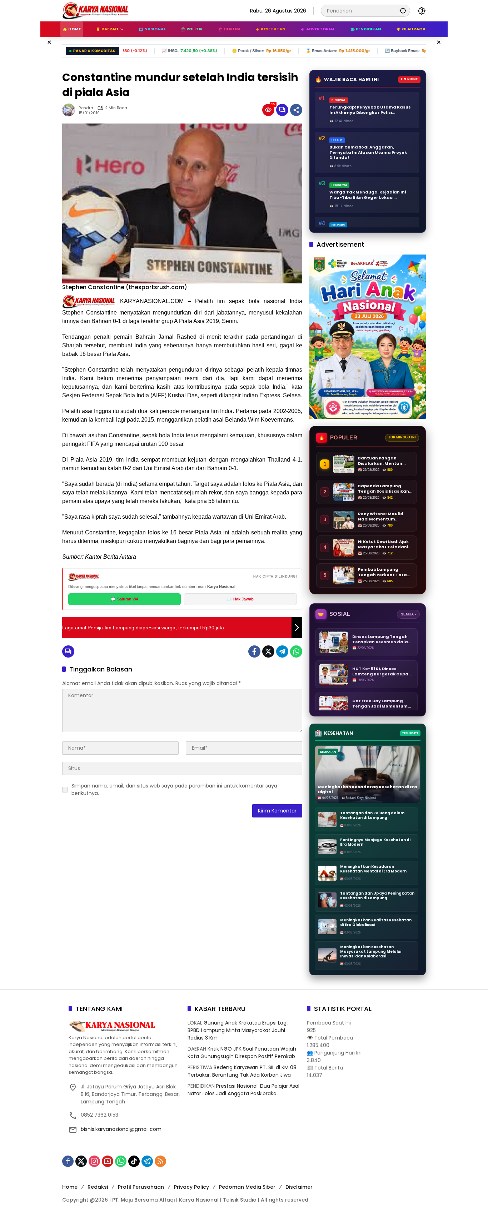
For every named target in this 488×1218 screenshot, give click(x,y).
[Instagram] (94, 1161)
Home (70, 1187)
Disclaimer (299, 1187)
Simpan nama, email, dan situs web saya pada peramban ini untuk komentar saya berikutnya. (174, 789)
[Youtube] (107, 1161)
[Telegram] (282, 651)
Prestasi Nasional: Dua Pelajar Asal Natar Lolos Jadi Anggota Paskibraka (243, 1089)
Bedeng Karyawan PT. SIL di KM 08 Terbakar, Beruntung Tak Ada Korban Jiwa (242, 1071)
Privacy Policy (191, 1187)
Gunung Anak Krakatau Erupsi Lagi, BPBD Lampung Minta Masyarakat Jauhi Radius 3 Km (238, 1030)
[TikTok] (134, 1161)
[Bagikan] (296, 110)
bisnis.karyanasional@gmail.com (121, 1129)
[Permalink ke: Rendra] (70, 110)
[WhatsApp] (296, 651)
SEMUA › (408, 614)
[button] (403, 10)
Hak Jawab (240, 599)
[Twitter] (268, 651)
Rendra (86, 108)
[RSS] (160, 1161)
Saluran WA (125, 599)
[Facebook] (254, 651)
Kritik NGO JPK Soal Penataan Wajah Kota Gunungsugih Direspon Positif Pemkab (242, 1052)
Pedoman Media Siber (247, 1187)
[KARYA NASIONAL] (95, 10)
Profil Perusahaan (141, 1187)
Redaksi (98, 1187)
